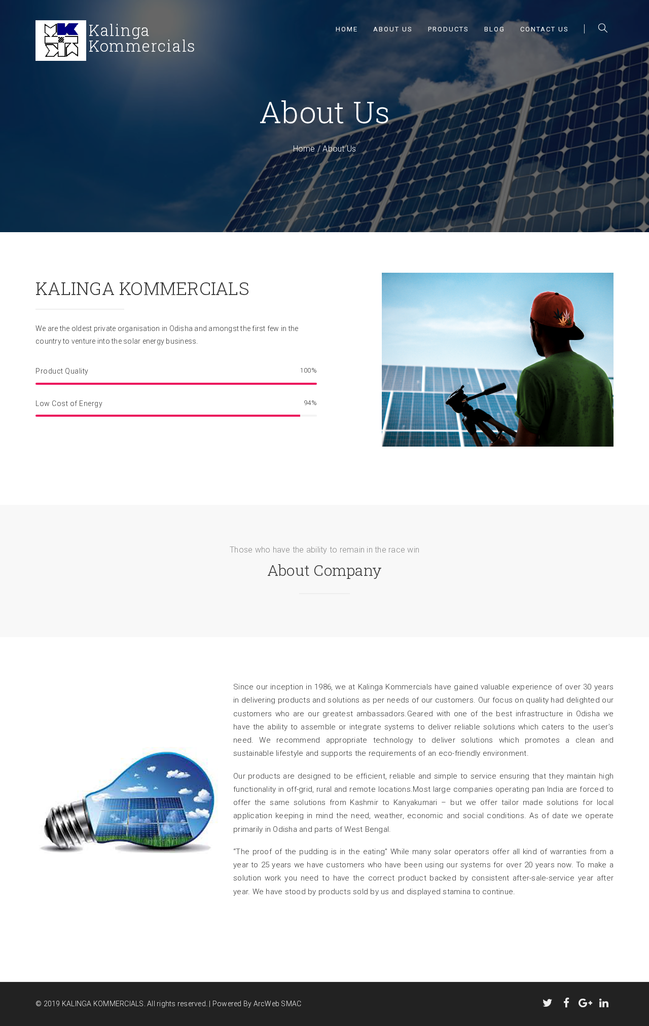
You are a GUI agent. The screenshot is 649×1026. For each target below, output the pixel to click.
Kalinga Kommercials (395, 686)
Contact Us (544, 29)
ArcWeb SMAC (278, 1004)
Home (347, 29)
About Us (393, 29)
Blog (494, 29)
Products (448, 29)
